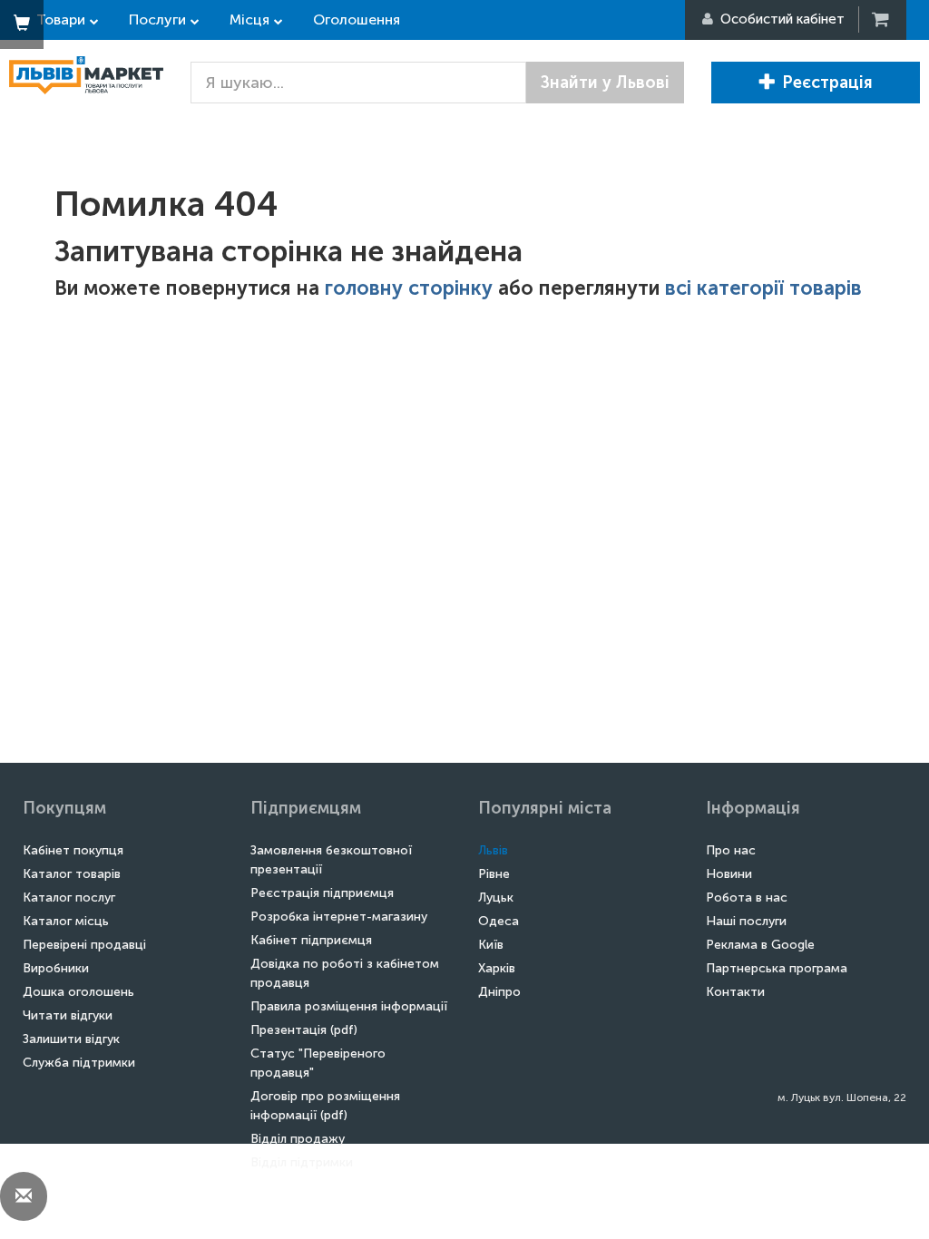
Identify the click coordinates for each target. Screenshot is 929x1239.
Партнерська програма (776, 968)
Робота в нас (746, 897)
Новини (729, 874)
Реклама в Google (760, 944)
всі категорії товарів (763, 288)
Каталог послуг (69, 897)
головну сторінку (409, 288)
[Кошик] (882, 19)
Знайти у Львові (605, 83)
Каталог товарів (72, 874)
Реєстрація (827, 83)
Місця (249, 19)
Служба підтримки (79, 1062)
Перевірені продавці (84, 944)
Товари (60, 19)
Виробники (56, 968)
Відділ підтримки (301, 1162)
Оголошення (356, 19)
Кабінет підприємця (311, 940)
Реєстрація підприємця (322, 893)
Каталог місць (66, 921)
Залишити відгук (71, 1039)
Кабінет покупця (73, 850)
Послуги (157, 19)
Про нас (731, 850)
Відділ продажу (297, 1138)
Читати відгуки (67, 1015)
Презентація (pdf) (303, 1030)
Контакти (735, 992)
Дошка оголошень (78, 992)
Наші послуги (746, 921)
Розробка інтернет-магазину (338, 916)
